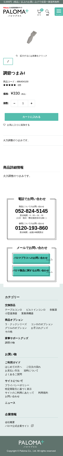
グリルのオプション (16, 328)
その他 (8, 331)
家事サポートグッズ (16, 338)
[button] (16, 125)
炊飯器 (53, 309)
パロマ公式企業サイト (17, 426)
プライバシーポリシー (17, 385)
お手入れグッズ (39, 328)
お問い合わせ (12, 396)
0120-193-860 (31, 228)
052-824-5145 (31, 211)
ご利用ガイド (13, 362)
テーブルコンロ (13, 309)
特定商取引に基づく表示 (18, 389)
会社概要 (10, 422)
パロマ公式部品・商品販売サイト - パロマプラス (16, 12)
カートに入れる (31, 116)
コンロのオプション (42, 324)
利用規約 (43, 392)
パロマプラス (31, 444)
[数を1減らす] (14, 103)
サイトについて (14, 380)
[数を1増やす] (31, 103)
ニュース (10, 402)
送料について (31, 370)
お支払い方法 (12, 370)
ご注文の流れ (33, 367)
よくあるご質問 (13, 374)
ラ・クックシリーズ (16, 324)
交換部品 (10, 305)
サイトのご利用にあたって (19, 392)
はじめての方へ (13, 367)
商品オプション (14, 319)
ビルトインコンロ (36, 309)
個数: (6, 103)
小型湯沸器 (11, 313)
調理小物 (10, 342)
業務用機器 (27, 313)
